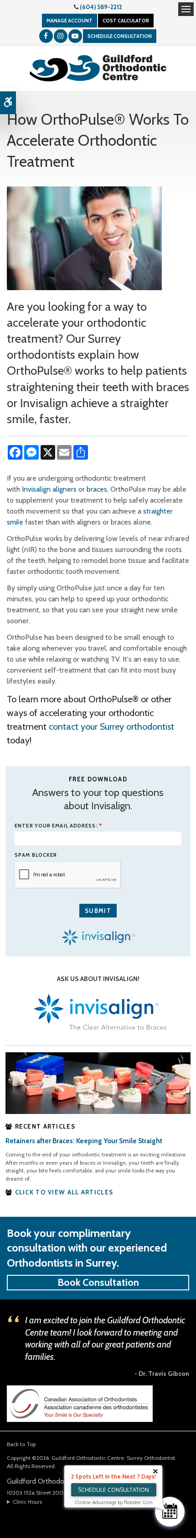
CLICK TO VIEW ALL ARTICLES (64, 1192)
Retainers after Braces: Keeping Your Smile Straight (83, 1141)
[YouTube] (75, 36)
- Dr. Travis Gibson (161, 1373)
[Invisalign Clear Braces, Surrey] (98, 1013)
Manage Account (69, 20)
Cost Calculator (126, 20)
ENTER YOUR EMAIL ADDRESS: (58, 825)
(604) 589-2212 (101, 7)
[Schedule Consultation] (170, 1512)
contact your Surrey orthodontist (111, 726)
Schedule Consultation (120, 36)
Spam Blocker (36, 855)
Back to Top (21, 1444)
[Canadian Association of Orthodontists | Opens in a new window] (80, 1403)
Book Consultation (98, 1282)
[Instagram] (60, 36)
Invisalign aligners (49, 489)
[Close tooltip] (155, 1471)
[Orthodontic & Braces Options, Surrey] (98, 1082)
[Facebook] (46, 36)
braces (97, 489)
